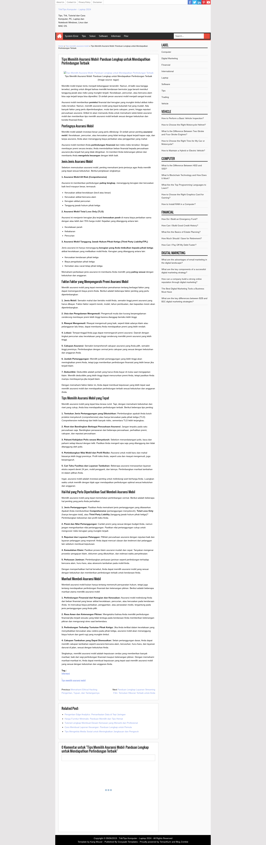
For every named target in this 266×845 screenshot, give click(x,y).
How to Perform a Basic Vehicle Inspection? (182, 118)
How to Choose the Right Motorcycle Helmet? (183, 125)
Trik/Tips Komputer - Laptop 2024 (74, 9)
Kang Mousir (96, 842)
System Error (71, 36)
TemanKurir (165, 842)
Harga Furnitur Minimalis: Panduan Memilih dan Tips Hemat (94, 719)
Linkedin (199, 2)
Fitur (126, 36)
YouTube (208, 2)
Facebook (190, 2)
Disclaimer (97, 2)
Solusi (92, 36)
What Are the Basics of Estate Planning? (181, 232)
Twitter (194, 2)
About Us (60, 2)
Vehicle (164, 103)
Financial (165, 65)
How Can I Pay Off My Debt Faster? (178, 245)
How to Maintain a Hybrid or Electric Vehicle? (183, 150)
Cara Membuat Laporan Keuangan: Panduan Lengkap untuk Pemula (98, 727)
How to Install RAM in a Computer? (178, 204)
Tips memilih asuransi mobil (77, 46)
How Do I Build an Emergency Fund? (179, 219)
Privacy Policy (84, 2)
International (167, 71)
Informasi (116, 36)
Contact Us (71, 2)
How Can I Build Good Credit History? (179, 225)
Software (103, 36)
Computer (166, 52)
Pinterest (204, 2)
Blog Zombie (182, 842)
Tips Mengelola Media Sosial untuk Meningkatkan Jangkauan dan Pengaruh (102, 731)
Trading (165, 97)
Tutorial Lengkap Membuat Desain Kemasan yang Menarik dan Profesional (101, 723)
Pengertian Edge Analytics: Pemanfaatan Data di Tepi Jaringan (95, 714)
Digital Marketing (169, 58)
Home (59, 36)
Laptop (164, 77)
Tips (84, 36)
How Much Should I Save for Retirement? (181, 238)
